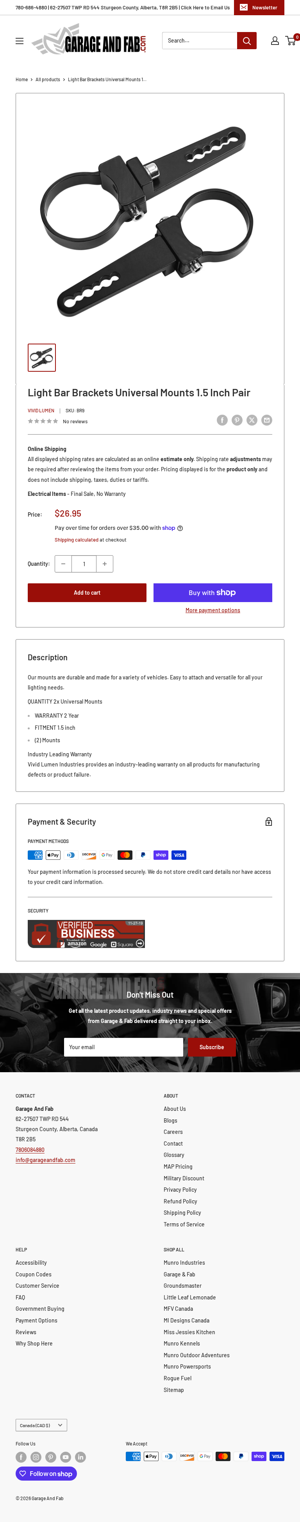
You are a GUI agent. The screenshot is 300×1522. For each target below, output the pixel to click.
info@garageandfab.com (45, 1160)
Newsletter (264, 7)
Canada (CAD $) (35, 1425)
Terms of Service (184, 1224)
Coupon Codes (34, 1274)
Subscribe (212, 1047)
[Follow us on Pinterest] (50, 1457)
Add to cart (87, 592)
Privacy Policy (180, 1189)
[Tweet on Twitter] (251, 420)
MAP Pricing (178, 1166)
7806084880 (30, 1149)
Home (22, 79)
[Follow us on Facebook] (21, 1457)
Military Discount (184, 1178)
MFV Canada (178, 1308)
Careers (173, 1131)
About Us (175, 1108)
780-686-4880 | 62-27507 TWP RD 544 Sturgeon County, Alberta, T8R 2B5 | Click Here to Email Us (123, 7)
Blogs (170, 1120)
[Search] (247, 40)
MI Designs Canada (186, 1320)
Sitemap (174, 1390)
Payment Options (36, 1320)
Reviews (26, 1332)
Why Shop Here (34, 1343)
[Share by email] (266, 420)
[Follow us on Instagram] (35, 1457)
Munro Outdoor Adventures (197, 1355)
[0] (291, 40)
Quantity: (39, 563)
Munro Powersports (187, 1366)
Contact (173, 1143)
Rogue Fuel (177, 1378)
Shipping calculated (76, 539)
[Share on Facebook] (222, 420)
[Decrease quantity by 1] (63, 564)
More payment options (213, 610)
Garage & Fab (179, 1274)
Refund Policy (180, 1201)
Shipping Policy (182, 1212)
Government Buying (40, 1308)
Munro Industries (184, 1262)
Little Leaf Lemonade (190, 1297)
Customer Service (37, 1285)
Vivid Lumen (41, 410)
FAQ (20, 1297)
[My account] (275, 40)
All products (48, 79)
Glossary (174, 1154)
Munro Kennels (182, 1343)
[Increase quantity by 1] (104, 564)
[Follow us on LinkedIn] (80, 1457)
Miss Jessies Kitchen (189, 1332)
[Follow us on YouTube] (65, 1457)
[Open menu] (19, 41)
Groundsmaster (183, 1285)
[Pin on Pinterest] (237, 420)
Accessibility (31, 1262)
